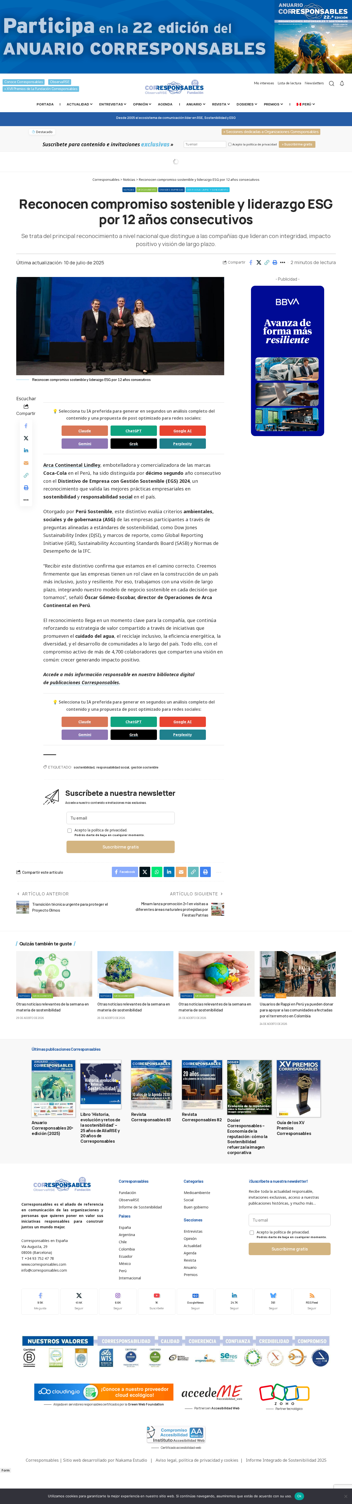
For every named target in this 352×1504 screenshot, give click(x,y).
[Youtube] (156, 1302)
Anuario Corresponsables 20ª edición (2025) (52, 1128)
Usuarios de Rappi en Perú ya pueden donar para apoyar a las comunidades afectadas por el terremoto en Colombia (296, 1009)
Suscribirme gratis (121, 847)
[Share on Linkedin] (26, 451)
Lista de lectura (289, 83)
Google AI (182, 430)
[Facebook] (40, 1302)
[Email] (26, 463)
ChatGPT (133, 430)
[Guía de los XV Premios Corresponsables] (298, 1088)
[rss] (312, 1302)
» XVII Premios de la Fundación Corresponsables (40, 88)
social (125, 497)
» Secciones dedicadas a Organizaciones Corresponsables (271, 132)
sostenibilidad (84, 767)
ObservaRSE (59, 81)
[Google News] (195, 1302)
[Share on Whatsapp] (157, 872)
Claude (84, 430)
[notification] (342, 83)
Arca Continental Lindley (71, 465)
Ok (299, 1496)
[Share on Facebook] (250, 262)
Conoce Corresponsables (23, 81)
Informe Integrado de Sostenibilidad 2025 (286, 1460)
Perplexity (182, 443)
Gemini (84, 443)
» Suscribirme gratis (297, 144)
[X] (79, 1302)
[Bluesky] (273, 1302)
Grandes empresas (171, 189)
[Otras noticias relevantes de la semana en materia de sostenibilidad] (54, 974)
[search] (331, 83)
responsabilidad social (112, 767)
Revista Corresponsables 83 (151, 1117)
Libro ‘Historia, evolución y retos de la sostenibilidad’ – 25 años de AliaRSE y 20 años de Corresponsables (100, 1127)
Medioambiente (147, 189)
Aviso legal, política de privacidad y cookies (197, 1460)
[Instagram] (118, 1302)
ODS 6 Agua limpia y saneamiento (207, 189)
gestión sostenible (144, 767)
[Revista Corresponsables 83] (151, 1084)
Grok (133, 443)
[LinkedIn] (234, 1302)
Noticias (129, 189)
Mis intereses (264, 83)
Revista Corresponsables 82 (202, 1117)
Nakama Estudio (131, 1460)
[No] (345, 1496)
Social (281, 996)
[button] (266, 262)
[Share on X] (258, 262)
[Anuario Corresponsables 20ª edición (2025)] (53, 1088)
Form (6, 1470)
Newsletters (314, 83)
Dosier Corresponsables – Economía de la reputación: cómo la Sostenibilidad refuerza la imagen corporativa (247, 1136)
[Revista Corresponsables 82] (202, 1084)
